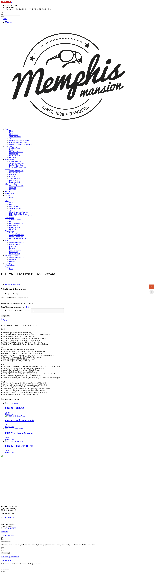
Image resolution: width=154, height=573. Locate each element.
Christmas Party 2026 (16, 171)
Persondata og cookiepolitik (10, 557)
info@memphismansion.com (10, 521)
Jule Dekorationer (15, 137)
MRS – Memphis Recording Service (21, 144)
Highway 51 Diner (11, 184)
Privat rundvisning (15, 155)
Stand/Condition (7, 307)
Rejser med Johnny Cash (17, 167)
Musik (11, 131)
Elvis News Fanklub (16, 152)
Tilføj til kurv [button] (9, 414)
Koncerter (12, 174)
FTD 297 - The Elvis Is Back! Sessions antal (15, 311)
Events (7, 169)
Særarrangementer (15, 178)
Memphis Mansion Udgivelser (19, 140)
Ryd (27, 307)
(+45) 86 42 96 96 (10, 517)
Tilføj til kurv (5, 316)
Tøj (10, 138)
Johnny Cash (9, 159)
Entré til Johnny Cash (16, 165)
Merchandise (13, 135)
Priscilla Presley (14, 172)
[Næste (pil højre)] (4, 571)
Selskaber (8, 191)
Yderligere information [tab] (12, 284)
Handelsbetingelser (7, 560)
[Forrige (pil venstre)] (2, 571)
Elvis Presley (9, 146)
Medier (7, 195)
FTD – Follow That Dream (18, 142)
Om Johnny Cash (15, 161)
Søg (2, 13)
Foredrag (12, 176)
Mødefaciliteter (10, 193)
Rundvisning (13, 154)
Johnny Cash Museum (16, 163)
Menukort (12, 188)
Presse (11, 197)
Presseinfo (4, 532)
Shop (6, 129)
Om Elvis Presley (15, 148)
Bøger (11, 133)
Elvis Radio (13, 157)
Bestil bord (12, 190)
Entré (11, 150)
